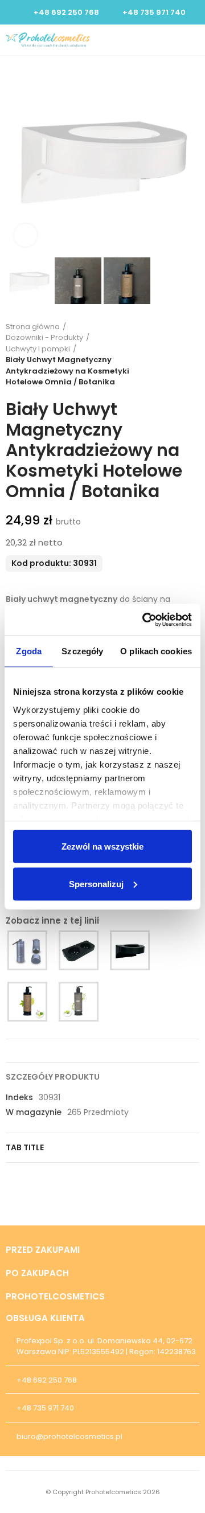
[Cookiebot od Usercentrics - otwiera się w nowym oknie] (144, 619)
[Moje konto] (174, 39)
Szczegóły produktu (53, 1077)
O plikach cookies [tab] (156, 651)
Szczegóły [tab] (82, 651)
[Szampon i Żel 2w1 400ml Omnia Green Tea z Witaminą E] (79, 1002)
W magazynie (34, 1112)
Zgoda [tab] (29, 651)
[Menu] (193, 39)
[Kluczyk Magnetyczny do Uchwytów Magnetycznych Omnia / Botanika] (27, 950)
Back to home (176, 354)
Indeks (19, 1097)
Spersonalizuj (96, 883)
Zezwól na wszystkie (103, 846)
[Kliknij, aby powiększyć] (25, 235)
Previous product (162, 354)
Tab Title (25, 1147)
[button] (17, 158)
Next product (190, 354)
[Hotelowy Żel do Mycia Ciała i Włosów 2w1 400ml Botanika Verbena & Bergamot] (27, 1002)
